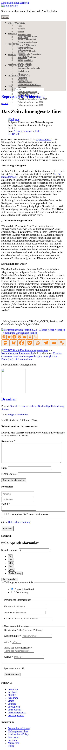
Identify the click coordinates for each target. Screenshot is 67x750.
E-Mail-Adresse (9, 474)
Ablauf (8, 656)
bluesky (12, 695)
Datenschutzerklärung (19, 522)
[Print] (30, 336)
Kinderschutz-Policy (18, 734)
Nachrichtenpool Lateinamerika (17, 353)
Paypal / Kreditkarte (24, 589)
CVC (7, 641)
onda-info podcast (17, 712)
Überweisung (21, 592)
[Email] (24, 336)
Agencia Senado (22, 131)
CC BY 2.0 (14, 134)
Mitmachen (13, 743)
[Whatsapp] (38, 342)
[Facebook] (14, 336)
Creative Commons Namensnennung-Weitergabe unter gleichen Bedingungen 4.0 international (31, 356)
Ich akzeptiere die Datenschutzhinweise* (28, 514)
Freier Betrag (15, 573)
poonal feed (14, 706)
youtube (12, 703)
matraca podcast (16, 715)
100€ (11, 570)
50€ (11, 566)
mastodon (13, 689)
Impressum (13, 737)
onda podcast (14, 709)
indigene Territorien (17, 414)
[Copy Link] (35, 336)
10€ (11, 559)
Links (11, 745)
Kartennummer (12, 635)
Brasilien (8, 399)
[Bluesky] (9, 336)
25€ (11, 563)
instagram (13, 697)
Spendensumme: (9, 550)
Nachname (10, 612)
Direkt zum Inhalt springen (15, 2)
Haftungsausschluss (18, 731)
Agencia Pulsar (43, 139)
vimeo (11, 700)
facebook (12, 692)
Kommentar (8, 441)
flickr (37, 131)
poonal (4, 103)
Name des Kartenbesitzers (18, 647)
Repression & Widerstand (23, 96)
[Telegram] (46, 342)
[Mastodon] (4, 336)
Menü (5, 17)
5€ (10, 556)
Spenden (12, 740)
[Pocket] (19, 336)
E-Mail (5, 504)
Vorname (9, 606)
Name (4, 467)
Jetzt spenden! (10, 579)
